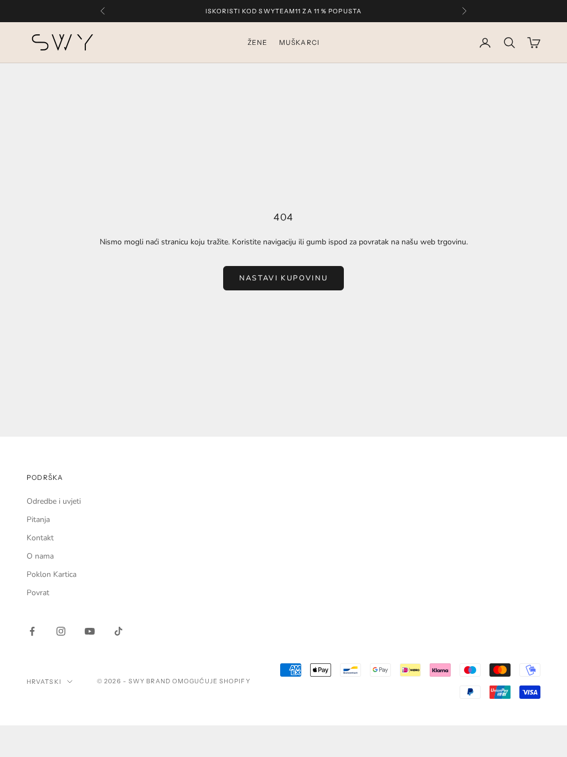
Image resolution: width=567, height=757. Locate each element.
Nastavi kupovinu (283, 278)
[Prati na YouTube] (89, 631)
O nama (40, 556)
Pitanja (38, 519)
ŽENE (258, 42)
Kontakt (40, 538)
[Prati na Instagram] (60, 631)
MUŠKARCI (299, 42)
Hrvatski (44, 682)
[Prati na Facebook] (32, 631)
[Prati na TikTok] (118, 631)
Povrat (38, 592)
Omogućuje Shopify (211, 681)
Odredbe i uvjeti (54, 501)
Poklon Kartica (51, 574)
